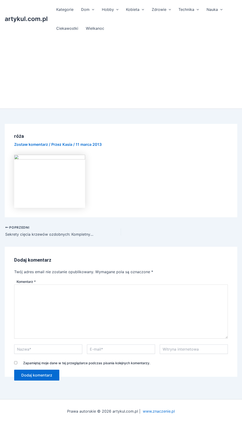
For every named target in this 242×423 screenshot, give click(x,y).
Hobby (108, 9)
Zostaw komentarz (31, 144)
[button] (92, 9)
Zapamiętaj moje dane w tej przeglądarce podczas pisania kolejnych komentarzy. (86, 363)
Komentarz (26, 282)
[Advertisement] (121, 73)
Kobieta (132, 9)
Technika (186, 9)
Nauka (212, 9)
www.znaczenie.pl (159, 411)
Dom (85, 9)
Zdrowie (159, 9)
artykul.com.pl (26, 18)
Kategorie (64, 9)
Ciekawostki (67, 28)
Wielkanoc (95, 28)
